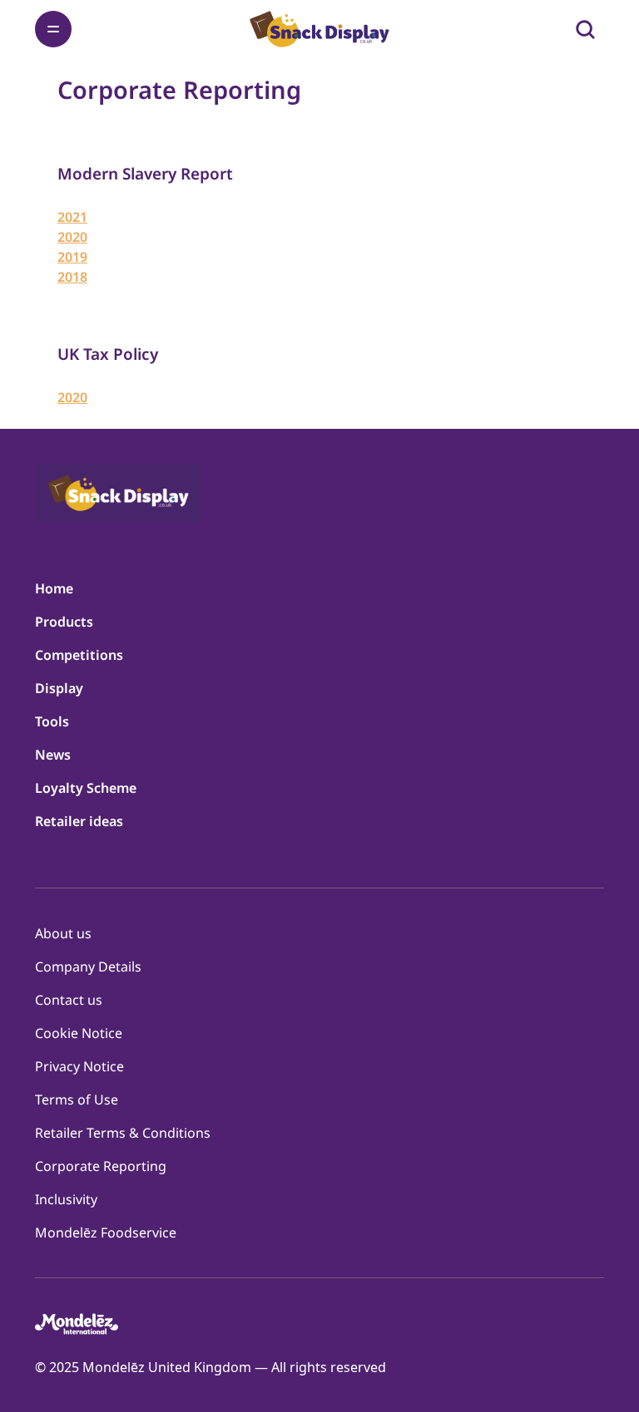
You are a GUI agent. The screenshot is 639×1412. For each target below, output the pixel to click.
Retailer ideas (79, 821)
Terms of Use (76, 1099)
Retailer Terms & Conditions (123, 1133)
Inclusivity (66, 1199)
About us (63, 933)
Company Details (88, 966)
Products (64, 622)
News (53, 754)
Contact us (68, 1000)
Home (54, 588)
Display (59, 688)
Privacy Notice (79, 1066)
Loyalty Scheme (85, 788)
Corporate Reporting (100, 1166)
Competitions (79, 655)
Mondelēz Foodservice (105, 1232)
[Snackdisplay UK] (319, 29)
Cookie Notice (78, 1033)
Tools (52, 721)
